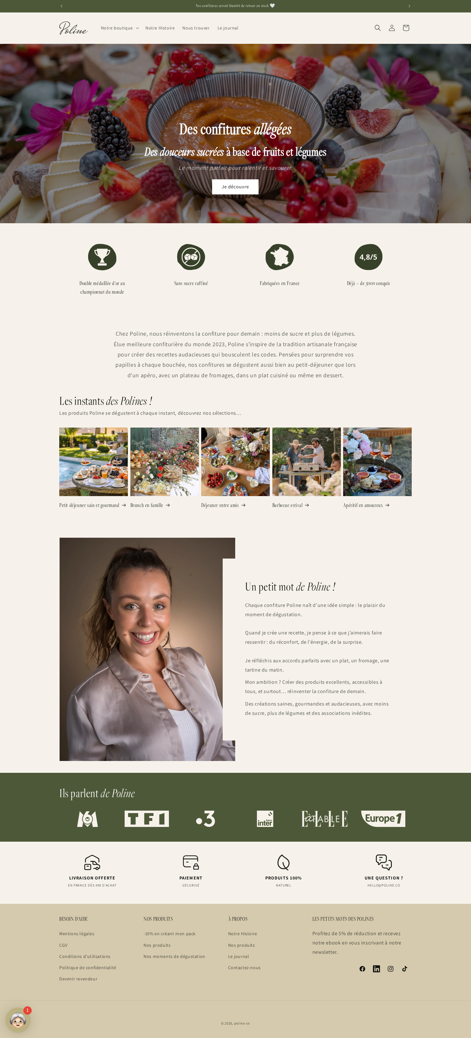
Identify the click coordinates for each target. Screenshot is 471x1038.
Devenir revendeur (78, 979)
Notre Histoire (242, 933)
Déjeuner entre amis (220, 505)
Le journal (238, 956)
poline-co (242, 1023)
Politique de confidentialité (87, 967)
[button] (119, 28)
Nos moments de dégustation (174, 956)
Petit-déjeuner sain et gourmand (89, 505)
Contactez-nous (244, 967)
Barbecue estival (287, 505)
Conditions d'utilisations (85, 956)
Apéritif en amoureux (363, 505)
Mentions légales (77, 933)
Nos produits (157, 945)
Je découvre (235, 187)
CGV (63, 945)
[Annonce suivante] (409, 6)
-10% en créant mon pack (170, 933)
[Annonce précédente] (61, 6)
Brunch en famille (146, 505)
